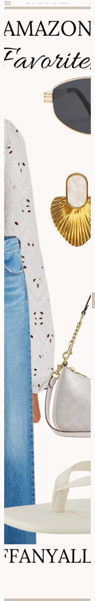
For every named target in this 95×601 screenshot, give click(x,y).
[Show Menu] (90, 3)
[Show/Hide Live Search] (82, 3)
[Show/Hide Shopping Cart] (86, 3)
